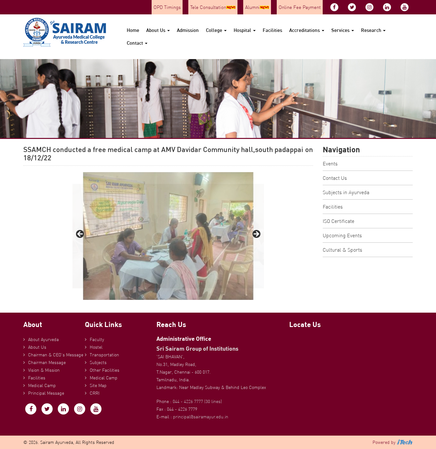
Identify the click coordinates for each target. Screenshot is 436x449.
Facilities (272, 30)
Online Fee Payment (300, 7)
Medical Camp (42, 385)
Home (133, 30)
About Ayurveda (43, 339)
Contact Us (335, 178)
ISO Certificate (338, 221)
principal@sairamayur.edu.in (200, 417)
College (214, 30)
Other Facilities (104, 370)
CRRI (95, 393)
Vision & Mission (44, 370)
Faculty (97, 339)
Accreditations (305, 30)
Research (371, 30)
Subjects (98, 362)
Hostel (96, 347)
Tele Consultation (208, 7)
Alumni (252, 7)
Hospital (243, 30)
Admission (188, 30)
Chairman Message (47, 362)
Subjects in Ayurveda (346, 192)
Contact (135, 43)
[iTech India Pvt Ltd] (405, 442)
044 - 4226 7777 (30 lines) (197, 401)
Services (341, 30)
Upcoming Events (342, 235)
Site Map (98, 385)
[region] (168, 236)
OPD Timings (167, 7)
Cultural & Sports (342, 250)
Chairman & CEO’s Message (55, 355)
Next (256, 234)
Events (330, 163)
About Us (156, 30)
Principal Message (46, 393)
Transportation (104, 355)
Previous (80, 234)
